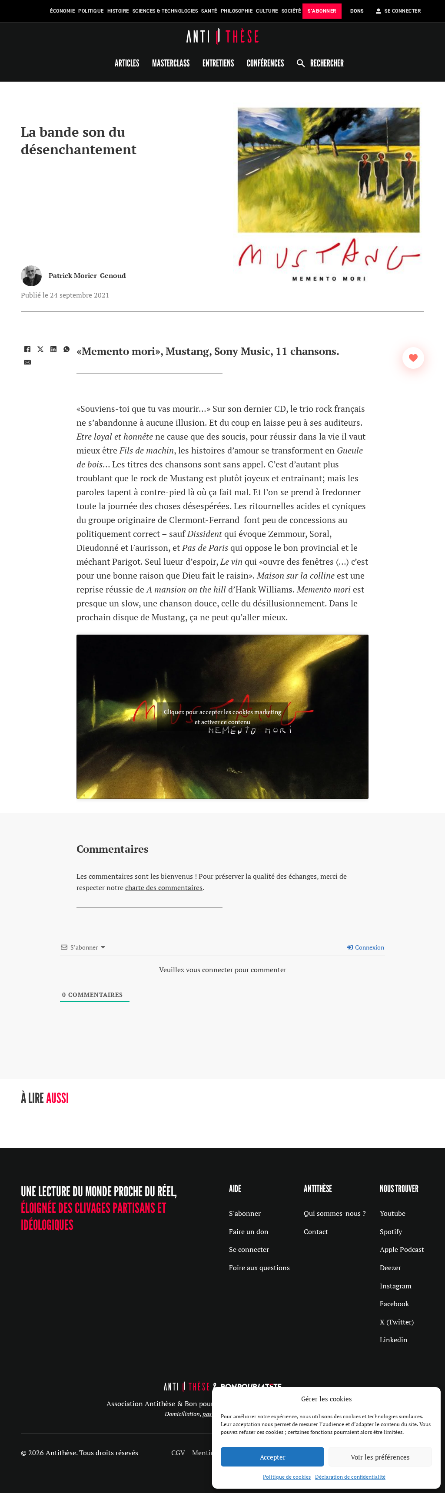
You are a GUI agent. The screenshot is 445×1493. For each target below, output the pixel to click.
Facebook (394, 1303)
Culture (267, 11)
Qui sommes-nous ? (335, 1213)
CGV (178, 1452)
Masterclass (170, 63)
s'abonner (322, 11)
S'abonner (245, 1213)
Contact (316, 1231)
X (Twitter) (397, 1322)
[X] (40, 349)
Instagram (396, 1286)
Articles (127, 63)
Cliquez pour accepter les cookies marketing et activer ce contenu (222, 717)
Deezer (390, 1267)
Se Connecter (403, 11)
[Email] (27, 362)
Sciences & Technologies (165, 11)
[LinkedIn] (53, 349)
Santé (209, 11)
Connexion (369, 947)
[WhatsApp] (66, 349)
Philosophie (237, 11)
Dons (357, 11)
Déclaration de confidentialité (350, 1476)
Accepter (273, 1457)
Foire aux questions (259, 1267)
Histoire (118, 11)
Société (291, 11)
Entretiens (218, 63)
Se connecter (249, 1249)
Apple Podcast (402, 1249)
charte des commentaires (164, 887)
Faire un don (249, 1231)
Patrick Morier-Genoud (87, 275)
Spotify (391, 1231)
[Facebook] (27, 349)
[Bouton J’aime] (413, 358)
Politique (91, 11)
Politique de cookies (287, 1476)
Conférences (265, 63)
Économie (62, 11)
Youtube (392, 1213)
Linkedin (394, 1339)
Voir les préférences (380, 1457)
